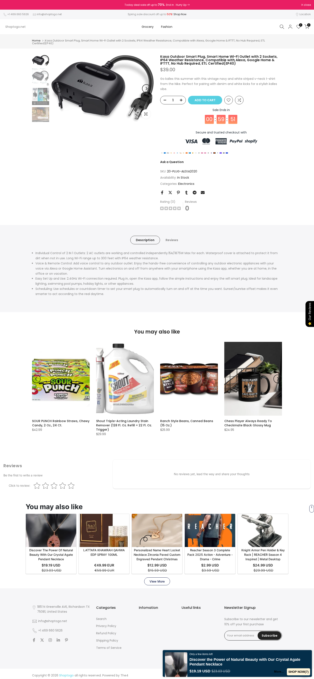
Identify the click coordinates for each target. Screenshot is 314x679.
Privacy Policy (106, 626)
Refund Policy (106, 633)
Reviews (172, 240)
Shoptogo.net (15, 26)
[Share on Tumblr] (186, 192)
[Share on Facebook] (162, 192)
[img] (170, 209)
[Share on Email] (203, 192)
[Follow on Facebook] (34, 640)
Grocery (148, 27)
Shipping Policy (107, 640)
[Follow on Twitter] (42, 640)
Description (145, 240)
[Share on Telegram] (195, 192)
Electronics (186, 184)
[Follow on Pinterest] (66, 640)
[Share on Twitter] (170, 192)
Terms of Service (109, 648)
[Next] (146, 88)
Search (101, 619)
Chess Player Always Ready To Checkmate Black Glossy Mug (248, 423)
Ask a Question (172, 162)
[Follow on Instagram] (50, 640)
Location (305, 14)
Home (36, 40)
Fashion (166, 27)
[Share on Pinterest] (178, 192)
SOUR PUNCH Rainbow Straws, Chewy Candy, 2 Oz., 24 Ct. (61, 423)
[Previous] (58, 88)
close (9, 5)
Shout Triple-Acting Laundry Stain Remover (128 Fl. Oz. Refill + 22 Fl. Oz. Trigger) (124, 425)
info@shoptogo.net (49, 14)
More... (279, 671)
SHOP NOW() (298, 671)
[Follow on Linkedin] (58, 640)
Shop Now (179, 14)
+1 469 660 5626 (18, 14)
